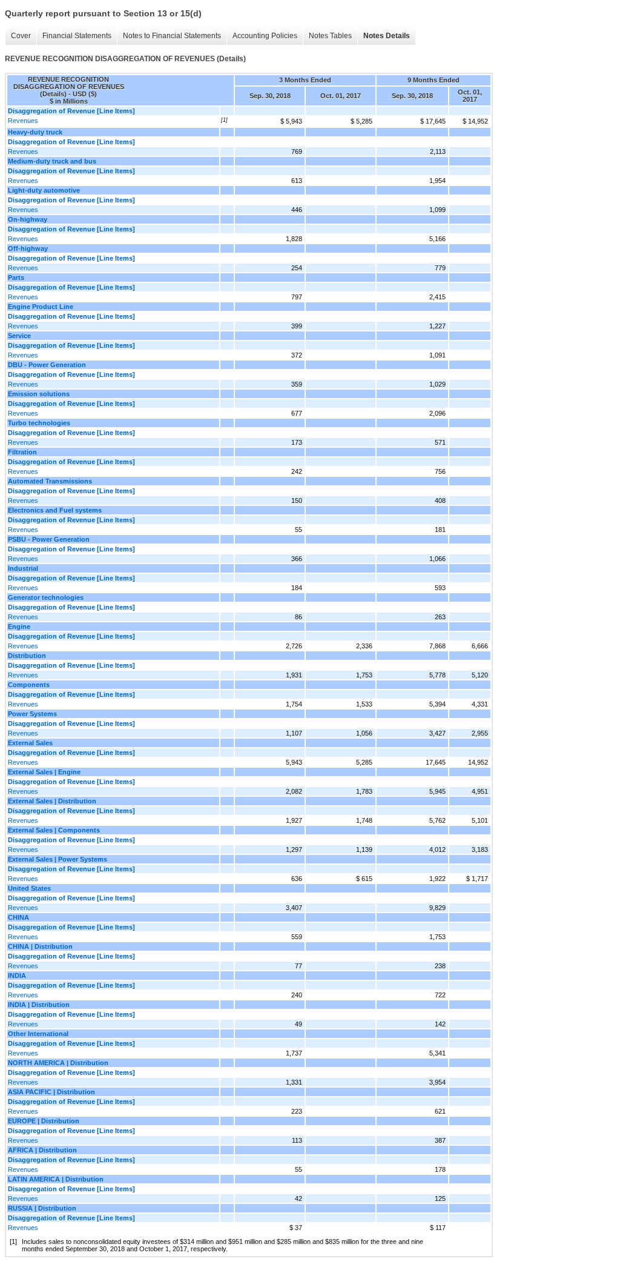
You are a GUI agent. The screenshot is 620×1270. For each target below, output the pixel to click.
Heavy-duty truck (35, 132)
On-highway (27, 219)
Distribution (27, 655)
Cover (21, 36)
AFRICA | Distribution (42, 1150)
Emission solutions (39, 393)
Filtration (22, 452)
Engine (19, 626)
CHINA (18, 917)
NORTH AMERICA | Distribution (58, 1062)
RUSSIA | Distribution (42, 1208)
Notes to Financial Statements (172, 36)
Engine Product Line (40, 306)
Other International (38, 1033)
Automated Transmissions (50, 481)
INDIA (17, 975)
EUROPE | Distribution (43, 1121)
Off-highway (28, 248)
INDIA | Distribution (39, 1004)
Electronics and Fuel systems (55, 510)
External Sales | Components (54, 830)
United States (29, 888)
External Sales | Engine (44, 772)
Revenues (23, 120)
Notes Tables (330, 36)
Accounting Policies (264, 36)
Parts (16, 277)
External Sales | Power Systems (57, 859)
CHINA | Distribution (40, 946)
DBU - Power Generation (47, 364)
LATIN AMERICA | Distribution (56, 1179)
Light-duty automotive (44, 190)
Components (29, 684)
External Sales (30, 742)
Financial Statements (76, 36)
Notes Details (386, 36)
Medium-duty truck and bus (52, 161)
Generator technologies (46, 597)
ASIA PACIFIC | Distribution (51, 1091)
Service (19, 335)
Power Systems (32, 713)
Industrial (23, 568)
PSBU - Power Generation (49, 539)
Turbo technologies (39, 423)
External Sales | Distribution (52, 801)
